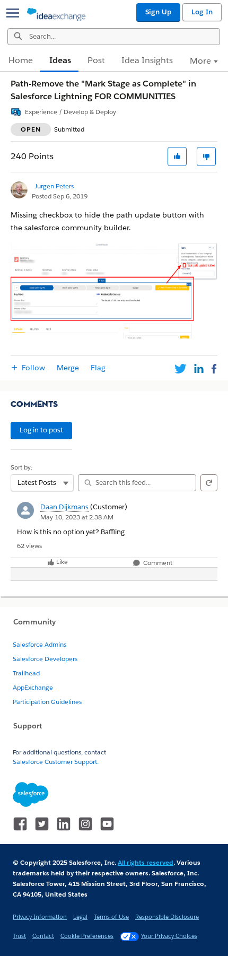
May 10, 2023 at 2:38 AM (76, 517)
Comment (157, 563)
